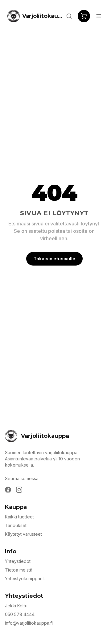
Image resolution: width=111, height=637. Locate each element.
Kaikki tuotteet (19, 516)
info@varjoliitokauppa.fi (29, 623)
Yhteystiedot (18, 561)
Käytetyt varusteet (23, 534)
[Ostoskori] (84, 16)
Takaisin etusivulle (54, 258)
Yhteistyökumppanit (25, 578)
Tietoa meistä (18, 569)
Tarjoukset (16, 525)
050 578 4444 (20, 614)
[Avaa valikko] (98, 16)
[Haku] (69, 16)
